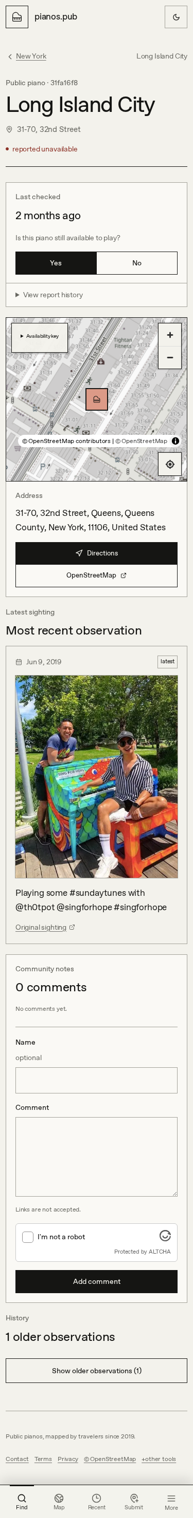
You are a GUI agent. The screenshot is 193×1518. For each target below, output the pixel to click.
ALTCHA (160, 1251)
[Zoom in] (170, 334)
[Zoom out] (170, 357)
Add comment (96, 1281)
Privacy (68, 1459)
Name (28, 1050)
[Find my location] (170, 464)
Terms (43, 1459)
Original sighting (40, 927)
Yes (56, 263)
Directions (102, 553)
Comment (32, 1107)
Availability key (42, 336)
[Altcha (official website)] (165, 1238)
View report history (53, 295)
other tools (160, 1459)
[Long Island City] (96, 399)
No (137, 263)
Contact (17, 1459)
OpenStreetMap (91, 575)
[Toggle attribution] (175, 441)
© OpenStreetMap (141, 441)
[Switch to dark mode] (176, 17)
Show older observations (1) (97, 1371)
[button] (96, 399)
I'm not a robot (61, 1237)
